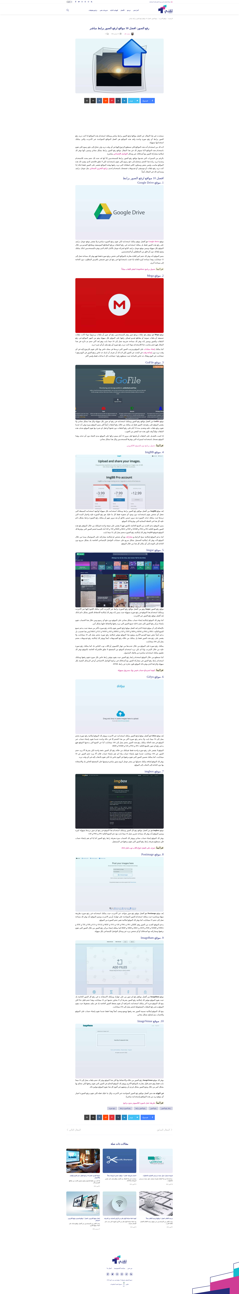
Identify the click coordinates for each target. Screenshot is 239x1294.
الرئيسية (170, 18)
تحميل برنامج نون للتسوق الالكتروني (141, 446)
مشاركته (129, 537)
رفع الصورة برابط (125, 1108)
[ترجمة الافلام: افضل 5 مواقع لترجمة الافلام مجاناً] (156, 1203)
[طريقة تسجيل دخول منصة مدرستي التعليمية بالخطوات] (156, 1161)
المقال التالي (75, 1130)
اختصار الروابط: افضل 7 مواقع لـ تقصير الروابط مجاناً (121, 1175)
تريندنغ (129, 10)
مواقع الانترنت (163, 18)
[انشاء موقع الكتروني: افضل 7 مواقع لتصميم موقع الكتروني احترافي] (83, 1203)
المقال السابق (163, 1130)
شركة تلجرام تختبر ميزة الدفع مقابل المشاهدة (160, 2)
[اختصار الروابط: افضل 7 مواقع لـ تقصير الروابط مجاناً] (119, 1161)
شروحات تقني (104, 10)
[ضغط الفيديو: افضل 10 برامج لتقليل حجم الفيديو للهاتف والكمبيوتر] (83, 1161)
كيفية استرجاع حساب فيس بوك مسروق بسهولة (136, 670)
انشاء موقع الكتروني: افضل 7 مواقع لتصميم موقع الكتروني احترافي (84, 1219)
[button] (67, 10)
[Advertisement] (119, 121)
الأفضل (122, 10)
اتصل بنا (109, 1268)
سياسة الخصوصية (119, 1268)
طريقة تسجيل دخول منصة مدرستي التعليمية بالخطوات (158, 1175)
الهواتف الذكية (114, 10)
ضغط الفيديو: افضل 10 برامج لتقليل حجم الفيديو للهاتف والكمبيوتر (85, 1176)
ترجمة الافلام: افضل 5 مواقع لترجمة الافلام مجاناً (159, 1218)
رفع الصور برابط (140, 1108)
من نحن (130, 1268)
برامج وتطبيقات (93, 10)
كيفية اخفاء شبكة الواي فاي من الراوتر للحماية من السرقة (120, 1218)
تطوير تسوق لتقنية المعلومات (119, 1284)
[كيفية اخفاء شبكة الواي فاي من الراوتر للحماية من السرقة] (119, 1203)
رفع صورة (112, 1108)
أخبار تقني (136, 10)
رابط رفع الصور (166, 1108)
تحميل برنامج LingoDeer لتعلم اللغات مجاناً (138, 269)
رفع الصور (153, 1108)
